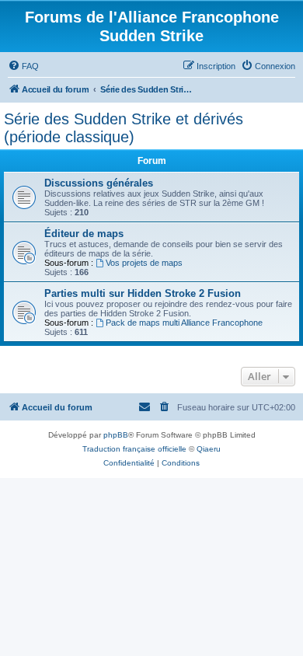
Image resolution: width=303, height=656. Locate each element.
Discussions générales (98, 183)
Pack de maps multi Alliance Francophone (184, 322)
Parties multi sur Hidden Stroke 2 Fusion (142, 293)
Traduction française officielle (134, 449)
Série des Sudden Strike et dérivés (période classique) (123, 127)
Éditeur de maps (84, 233)
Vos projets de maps (144, 262)
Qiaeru (209, 449)
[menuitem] (23, 66)
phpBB (115, 435)
